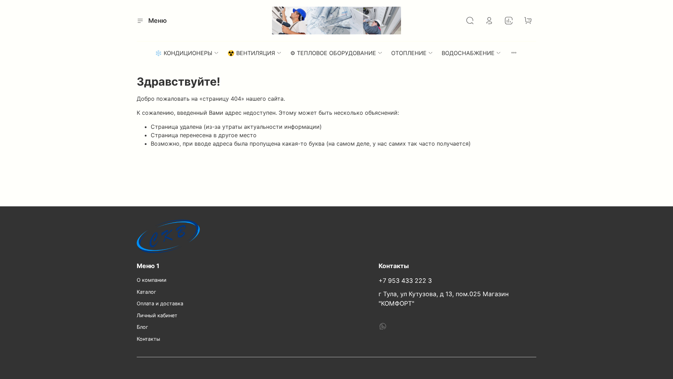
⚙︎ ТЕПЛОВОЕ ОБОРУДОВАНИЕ (333, 52)
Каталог (146, 292)
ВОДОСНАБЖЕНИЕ (468, 52)
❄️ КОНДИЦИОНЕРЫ (183, 52)
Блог (142, 327)
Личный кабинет (157, 315)
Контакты (148, 339)
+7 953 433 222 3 (405, 280)
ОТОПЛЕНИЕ (409, 52)
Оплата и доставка (160, 303)
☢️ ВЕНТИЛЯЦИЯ (251, 52)
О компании (151, 280)
